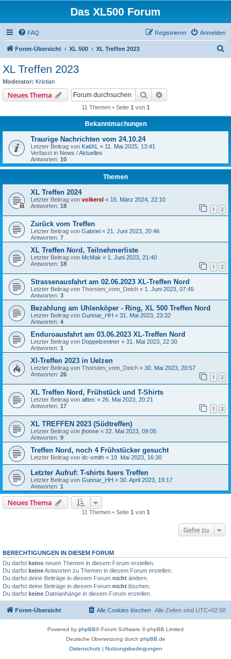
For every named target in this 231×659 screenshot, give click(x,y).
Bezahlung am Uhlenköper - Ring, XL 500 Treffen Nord (121, 308)
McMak (91, 257)
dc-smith (93, 457)
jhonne (90, 431)
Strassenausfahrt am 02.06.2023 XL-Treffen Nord (110, 282)
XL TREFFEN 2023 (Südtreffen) (81, 424)
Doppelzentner (101, 341)
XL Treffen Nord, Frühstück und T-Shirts (97, 392)
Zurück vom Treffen (63, 224)
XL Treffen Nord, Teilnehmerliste (84, 250)
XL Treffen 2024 (56, 192)
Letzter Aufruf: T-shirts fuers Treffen (89, 473)
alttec (89, 399)
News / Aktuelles (81, 153)
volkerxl (93, 199)
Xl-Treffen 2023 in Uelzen (72, 361)
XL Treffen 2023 (41, 69)
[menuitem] (28, 32)
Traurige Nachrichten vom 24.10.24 (88, 139)
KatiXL (90, 146)
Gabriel (91, 231)
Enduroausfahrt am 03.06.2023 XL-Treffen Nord (108, 334)
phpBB (87, 629)
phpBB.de (152, 639)
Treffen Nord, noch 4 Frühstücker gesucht (100, 450)
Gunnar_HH (97, 315)
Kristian (45, 81)
